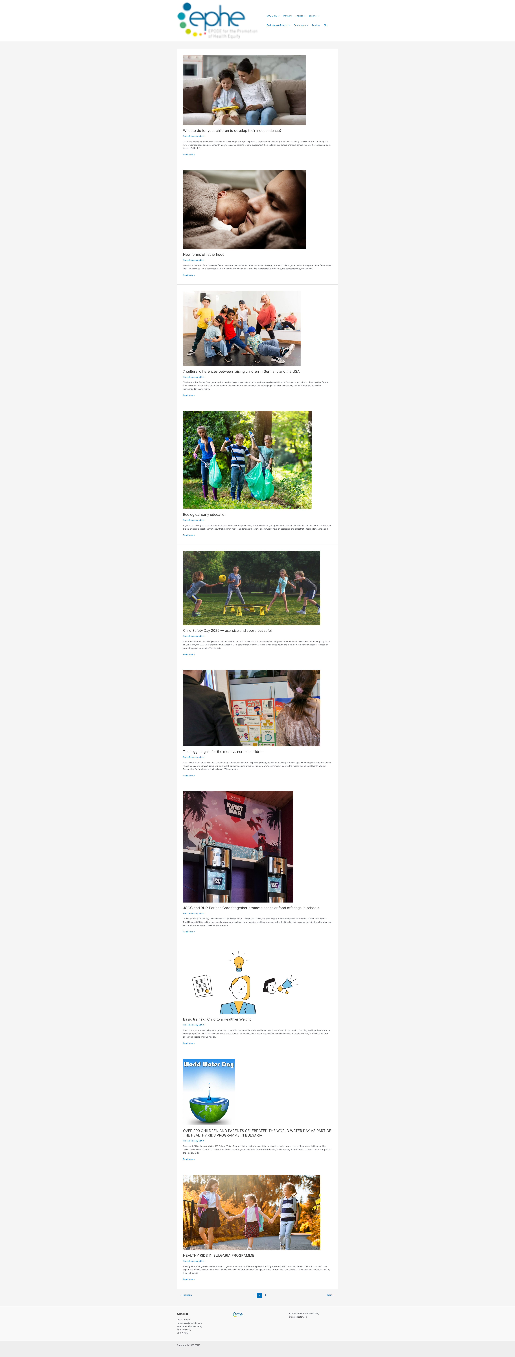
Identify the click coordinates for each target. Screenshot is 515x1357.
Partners (287, 15)
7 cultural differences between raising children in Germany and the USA (241, 371)
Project (299, 15)
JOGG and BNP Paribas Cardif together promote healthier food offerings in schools (251, 908)
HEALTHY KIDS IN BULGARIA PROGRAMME (218, 1255)
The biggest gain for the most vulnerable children (223, 752)
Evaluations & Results (277, 25)
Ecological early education (204, 514)
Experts (313, 15)
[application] (278, 16)
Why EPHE (272, 15)
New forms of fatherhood (204, 254)
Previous (186, 1295)
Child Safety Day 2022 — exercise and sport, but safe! (227, 630)
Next (331, 1295)
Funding (316, 25)
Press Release (190, 136)
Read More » (189, 154)
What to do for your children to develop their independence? (232, 130)
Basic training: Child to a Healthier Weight (217, 1019)
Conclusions (300, 25)
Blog (326, 25)
